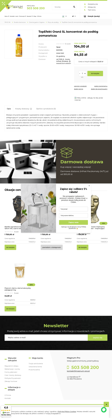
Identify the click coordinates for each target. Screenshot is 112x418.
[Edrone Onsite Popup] (56, 209)
